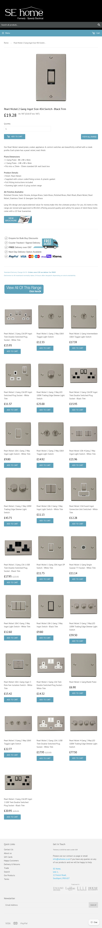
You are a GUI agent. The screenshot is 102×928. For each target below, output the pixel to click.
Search (7, 872)
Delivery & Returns (12, 864)
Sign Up (93, 905)
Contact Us (8, 849)
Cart (98, 33)
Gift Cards (8, 857)
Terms (6, 879)
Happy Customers (11, 860)
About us (8, 853)
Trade (6, 868)
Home (6, 43)
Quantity (7, 123)
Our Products (9, 875)
